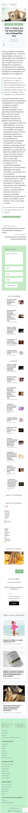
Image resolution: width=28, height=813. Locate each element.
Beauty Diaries (16, 808)
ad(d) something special (8, 802)
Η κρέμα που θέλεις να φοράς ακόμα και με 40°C (12, 419)
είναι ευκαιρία (5, 789)
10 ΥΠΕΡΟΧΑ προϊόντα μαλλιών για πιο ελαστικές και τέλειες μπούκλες (11, 407)
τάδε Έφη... (19, 24)
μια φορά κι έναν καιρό (7, 764)
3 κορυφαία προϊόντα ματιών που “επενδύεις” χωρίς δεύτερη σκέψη (11, 468)
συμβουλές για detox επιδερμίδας (11, 216)
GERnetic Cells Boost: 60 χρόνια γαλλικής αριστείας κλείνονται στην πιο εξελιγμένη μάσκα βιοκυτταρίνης (13, 673)
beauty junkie (5, 791)
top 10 (3, 793)
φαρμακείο (4, 753)
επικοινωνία (5, 733)
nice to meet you (6, 778)
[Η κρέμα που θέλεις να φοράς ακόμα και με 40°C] (14, 628)
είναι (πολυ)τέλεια (6, 786)
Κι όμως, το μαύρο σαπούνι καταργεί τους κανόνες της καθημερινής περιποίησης (11, 367)
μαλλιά (3, 748)
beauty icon (5, 771)
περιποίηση (9, 24)
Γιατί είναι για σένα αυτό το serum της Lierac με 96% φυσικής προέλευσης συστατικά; (12, 708)
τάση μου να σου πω (7, 784)
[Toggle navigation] (25, 10)
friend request (5, 775)
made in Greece (6, 766)
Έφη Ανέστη (15, 41)
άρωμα (3, 751)
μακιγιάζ (4, 746)
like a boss (4, 755)
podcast (4, 735)
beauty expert (5, 768)
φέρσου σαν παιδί (6, 757)
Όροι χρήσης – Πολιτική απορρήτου (11, 737)
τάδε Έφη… (4, 800)
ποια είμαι (4, 730)
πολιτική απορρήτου (14, 598)
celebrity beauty (6, 773)
